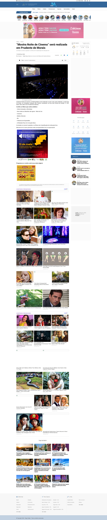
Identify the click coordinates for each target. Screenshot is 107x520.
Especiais (59, 9)
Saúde (73, 9)
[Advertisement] (80, 77)
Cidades (44, 9)
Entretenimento (52, 9)
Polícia (33, 9)
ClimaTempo (88, 43)
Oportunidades (67, 9)
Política (38, 9)
